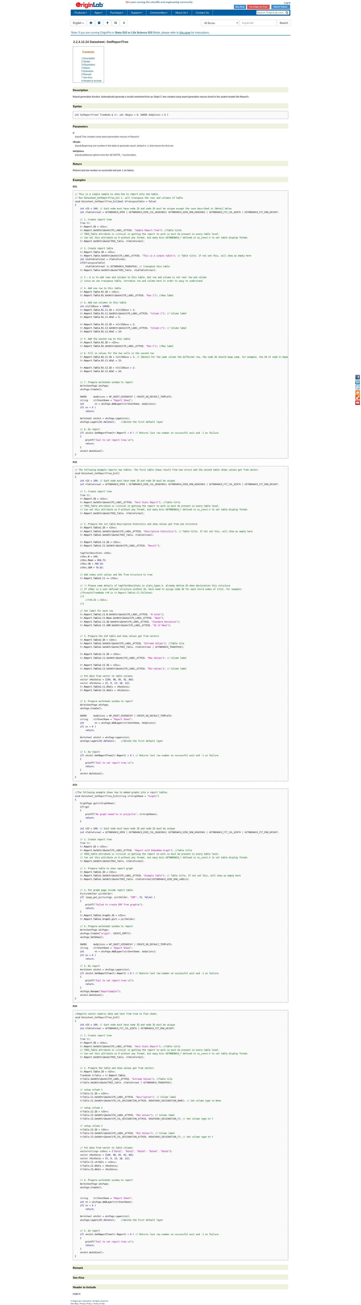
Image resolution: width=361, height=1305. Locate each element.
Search (284, 23)
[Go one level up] (107, 23)
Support (135, 12)
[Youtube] (357, 402)
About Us (180, 12)
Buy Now (240, 7)
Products (79, 12)
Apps (98, 12)
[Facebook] (357, 377)
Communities (158, 12)
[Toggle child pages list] (124, 23)
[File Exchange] (357, 397)
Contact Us (202, 12)
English (77, 23)
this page (185, 32)
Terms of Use (99, 1304)
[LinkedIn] (357, 382)
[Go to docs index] (91, 23)
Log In (287, 3)
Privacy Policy (86, 1304)
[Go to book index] (99, 23)
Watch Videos (281, 7)
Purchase (115, 12)
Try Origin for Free (258, 7)
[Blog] (357, 387)
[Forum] (357, 392)
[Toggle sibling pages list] (115, 23)
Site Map (74, 1304)
